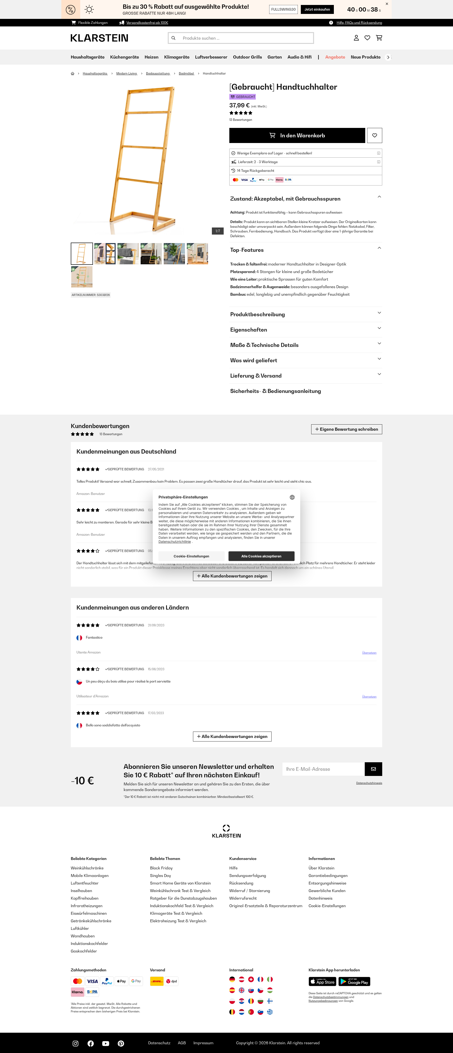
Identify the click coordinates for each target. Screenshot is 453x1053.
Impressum (203, 1042)
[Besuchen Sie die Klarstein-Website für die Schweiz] (251, 979)
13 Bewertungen (240, 120)
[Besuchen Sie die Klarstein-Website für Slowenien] (260, 1012)
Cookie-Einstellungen (327, 905)
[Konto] (356, 38)
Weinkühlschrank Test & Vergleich (180, 890)
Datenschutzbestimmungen (330, 997)
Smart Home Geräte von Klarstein (180, 883)
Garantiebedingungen (328, 875)
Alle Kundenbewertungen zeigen (234, 575)
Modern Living (127, 73)
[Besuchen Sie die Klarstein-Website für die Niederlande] (241, 1012)
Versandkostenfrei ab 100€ (147, 23)
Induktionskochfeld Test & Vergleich (181, 905)
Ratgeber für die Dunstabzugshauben (183, 898)
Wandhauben (83, 936)
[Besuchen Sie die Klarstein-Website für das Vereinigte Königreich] (241, 990)
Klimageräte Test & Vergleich (176, 913)
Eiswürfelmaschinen (89, 913)
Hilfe (233, 868)
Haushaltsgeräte (95, 73)
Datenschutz (159, 1042)
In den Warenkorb (302, 135)
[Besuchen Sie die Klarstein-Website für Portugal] (251, 1012)
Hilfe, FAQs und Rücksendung (359, 23)
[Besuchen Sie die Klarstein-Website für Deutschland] (232, 979)
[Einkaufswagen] (379, 38)
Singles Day (160, 875)
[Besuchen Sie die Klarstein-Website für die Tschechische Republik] (260, 990)
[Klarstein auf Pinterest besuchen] (121, 1043)
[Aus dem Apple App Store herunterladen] (322, 981)
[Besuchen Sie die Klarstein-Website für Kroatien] (241, 1001)
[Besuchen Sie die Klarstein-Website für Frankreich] (260, 979)
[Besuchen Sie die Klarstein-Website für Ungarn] (270, 990)
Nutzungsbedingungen (323, 1000)
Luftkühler (80, 928)
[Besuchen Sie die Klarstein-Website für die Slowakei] (251, 990)
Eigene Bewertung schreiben (348, 429)
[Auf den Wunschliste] (374, 135)
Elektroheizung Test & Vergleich (178, 920)
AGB (182, 1042)
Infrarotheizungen (86, 905)
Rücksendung (241, 883)
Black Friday (161, 868)
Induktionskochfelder (89, 943)
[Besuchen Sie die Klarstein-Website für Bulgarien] (260, 1001)
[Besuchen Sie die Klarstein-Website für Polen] (232, 1001)
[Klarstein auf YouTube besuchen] (105, 1043)
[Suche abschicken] (173, 38)
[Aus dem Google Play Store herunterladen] (354, 981)
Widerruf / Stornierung (249, 890)
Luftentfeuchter (85, 883)
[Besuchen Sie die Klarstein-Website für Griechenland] (270, 1012)
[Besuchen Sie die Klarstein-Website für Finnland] (270, 1001)
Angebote (335, 57)
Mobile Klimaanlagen (90, 875)
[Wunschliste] (367, 38)
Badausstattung (158, 73)
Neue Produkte (366, 57)
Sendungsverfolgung (247, 875)
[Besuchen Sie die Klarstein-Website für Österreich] (241, 979)
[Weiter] (388, 57)
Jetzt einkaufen (317, 9)
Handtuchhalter (214, 73)
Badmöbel (186, 73)
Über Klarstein (321, 868)
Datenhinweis (320, 898)
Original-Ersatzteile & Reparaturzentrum (265, 905)
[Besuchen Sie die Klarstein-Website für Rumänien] (251, 1001)
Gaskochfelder (84, 951)
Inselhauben (81, 890)
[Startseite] (77, 73)
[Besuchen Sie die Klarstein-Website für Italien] (270, 979)
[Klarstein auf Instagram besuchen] (75, 1043)
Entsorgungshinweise (327, 883)
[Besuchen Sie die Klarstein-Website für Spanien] (232, 990)
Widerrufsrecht (243, 898)
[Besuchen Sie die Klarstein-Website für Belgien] (232, 1012)
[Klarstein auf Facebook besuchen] (90, 1043)
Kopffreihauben (84, 898)
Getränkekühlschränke (91, 920)
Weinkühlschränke (87, 868)
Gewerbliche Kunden (327, 890)
